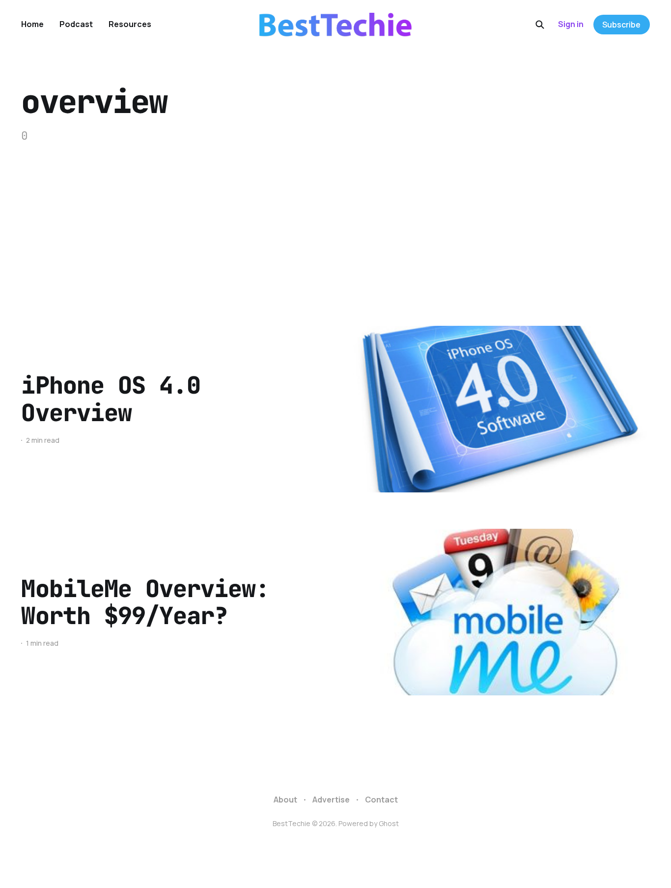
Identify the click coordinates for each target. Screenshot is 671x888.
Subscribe (621, 24)
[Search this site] (539, 24)
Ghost (389, 823)
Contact (381, 799)
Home (32, 24)
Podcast (76, 24)
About (285, 799)
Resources (130, 24)
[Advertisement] (335, 217)
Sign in (571, 24)
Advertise (331, 799)
